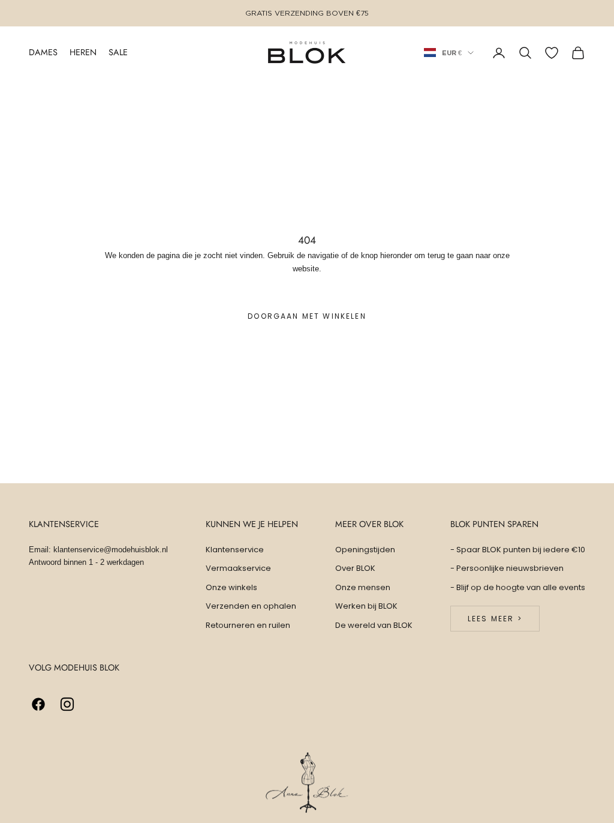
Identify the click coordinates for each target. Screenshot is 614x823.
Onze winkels (231, 587)
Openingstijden (365, 549)
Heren (83, 52)
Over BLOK (355, 568)
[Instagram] (67, 704)
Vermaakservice (238, 568)
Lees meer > (495, 618)
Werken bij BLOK (366, 606)
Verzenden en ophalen (251, 606)
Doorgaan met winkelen (307, 316)
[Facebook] (38, 704)
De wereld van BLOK (374, 625)
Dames (43, 52)
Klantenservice (235, 549)
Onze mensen (362, 587)
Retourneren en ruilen (248, 625)
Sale (118, 52)
